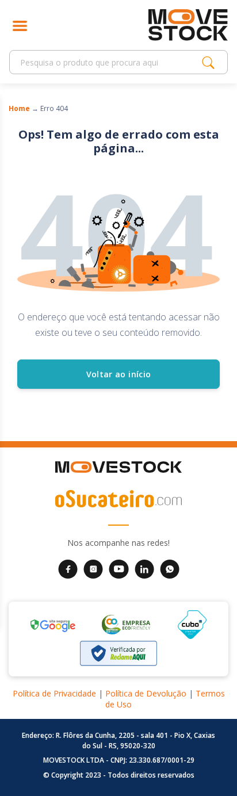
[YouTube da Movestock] (119, 568)
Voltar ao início (118, 374)
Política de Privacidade (54, 693)
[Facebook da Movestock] (68, 568)
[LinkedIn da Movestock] (144, 568)
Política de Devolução (145, 693)
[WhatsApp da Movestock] (169, 568)
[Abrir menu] (19, 25)
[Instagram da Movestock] (93, 568)
